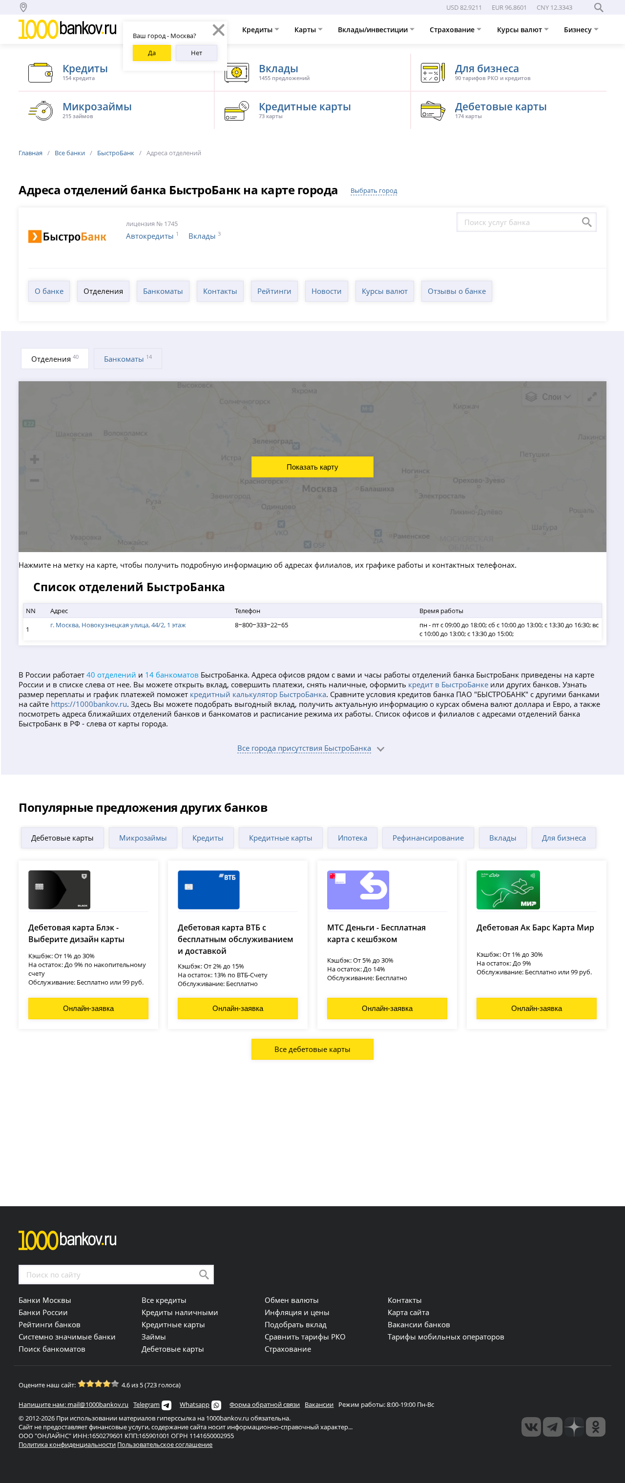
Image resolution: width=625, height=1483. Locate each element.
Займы (154, 1336)
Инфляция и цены (297, 1312)
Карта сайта (408, 1312)
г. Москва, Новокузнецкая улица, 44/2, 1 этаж (118, 624)
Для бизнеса (564, 838)
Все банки (70, 152)
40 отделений (111, 675)
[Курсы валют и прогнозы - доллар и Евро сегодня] (531, 1427)
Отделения (103, 291)
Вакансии (319, 1404)
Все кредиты (164, 1300)
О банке (49, 291)
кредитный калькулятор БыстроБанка (258, 694)
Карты (306, 29)
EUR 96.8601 (509, 7)
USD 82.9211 (464, 7)
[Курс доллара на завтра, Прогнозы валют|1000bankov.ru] (552, 1427)
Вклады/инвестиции (374, 29)
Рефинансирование (428, 838)
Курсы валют (520, 29)
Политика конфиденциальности (67, 1444)
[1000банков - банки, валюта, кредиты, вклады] (595, 1427)
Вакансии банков (419, 1324)
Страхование (453, 29)
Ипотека (352, 838)
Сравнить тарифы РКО (305, 1336)
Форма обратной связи (264, 1404)
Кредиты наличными (180, 1312)
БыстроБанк (115, 152)
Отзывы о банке (457, 291)
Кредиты (258, 29)
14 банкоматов (172, 675)
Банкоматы (163, 291)
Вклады (202, 236)
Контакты (220, 291)
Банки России (43, 1312)
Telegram (146, 1404)
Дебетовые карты (62, 838)
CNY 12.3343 (554, 7)
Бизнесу (579, 29)
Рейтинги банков (50, 1324)
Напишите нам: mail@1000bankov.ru (73, 1404)
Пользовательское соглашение (164, 1444)
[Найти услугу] (587, 222)
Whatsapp (194, 1404)
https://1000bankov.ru (89, 704)
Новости (327, 291)
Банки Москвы (45, 1300)
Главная (30, 152)
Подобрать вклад (296, 1324)
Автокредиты (150, 236)
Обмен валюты (292, 1300)
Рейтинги (274, 291)
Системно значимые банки (67, 1336)
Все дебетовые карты (312, 1049)
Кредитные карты (280, 838)
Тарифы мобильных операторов (446, 1336)
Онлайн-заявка (88, 1008)
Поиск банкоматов (52, 1349)
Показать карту (312, 467)
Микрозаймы (143, 838)
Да (152, 52)
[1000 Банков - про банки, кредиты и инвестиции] (574, 1427)
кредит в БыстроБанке (448, 684)
